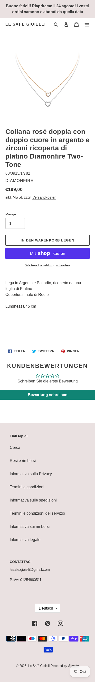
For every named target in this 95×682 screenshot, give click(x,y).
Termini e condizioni (27, 487)
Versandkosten (44, 197)
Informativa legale (25, 540)
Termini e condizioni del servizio (37, 513)
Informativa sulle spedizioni (33, 500)
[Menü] (87, 24)
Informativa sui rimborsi (30, 526)
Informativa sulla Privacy (31, 474)
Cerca (15, 447)
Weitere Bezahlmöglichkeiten (47, 265)
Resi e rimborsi (23, 461)
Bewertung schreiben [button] (47, 395)
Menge (10, 214)
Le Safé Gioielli (25, 24)
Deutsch (46, 608)
